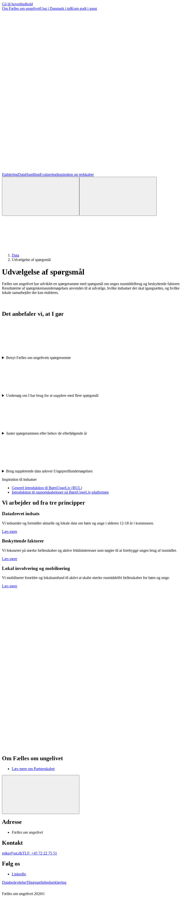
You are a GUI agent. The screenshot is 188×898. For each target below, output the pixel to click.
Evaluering (48, 174)
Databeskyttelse (14, 882)
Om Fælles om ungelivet (21, 8)
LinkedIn (19, 874)
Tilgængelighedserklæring (46, 882)
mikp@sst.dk (12, 853)
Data (21, 174)
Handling (32, 174)
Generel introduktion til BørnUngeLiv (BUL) (47, 488)
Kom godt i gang (84, 8)
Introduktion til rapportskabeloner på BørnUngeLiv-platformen (60, 492)
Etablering (10, 174)
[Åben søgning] (40, 196)
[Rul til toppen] (40, 794)
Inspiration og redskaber (75, 174)
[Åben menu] (118, 196)
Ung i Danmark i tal (55, 8)
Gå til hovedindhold (17, 4)
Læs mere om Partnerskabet (33, 769)
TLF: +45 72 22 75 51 (39, 853)
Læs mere (9, 531)
